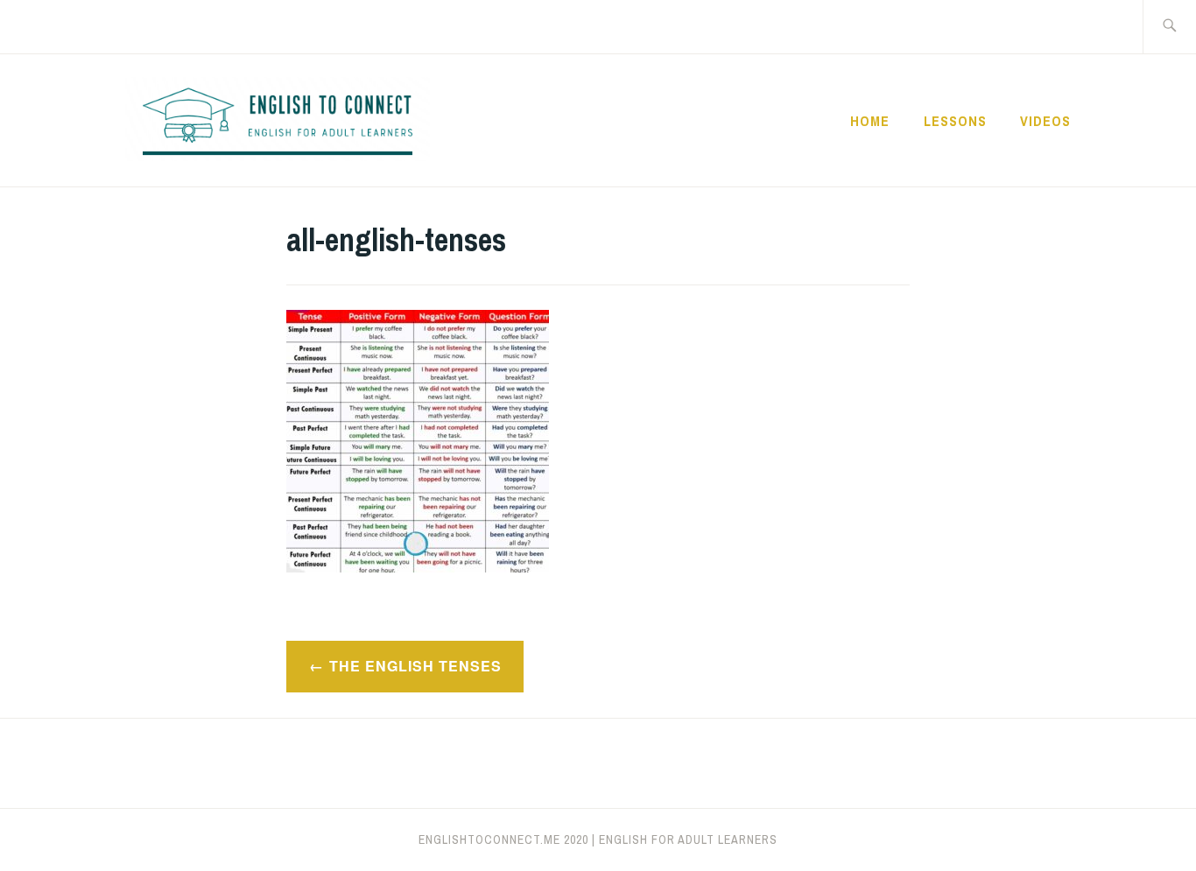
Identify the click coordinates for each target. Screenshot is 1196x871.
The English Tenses (415, 666)
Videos (1045, 120)
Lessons (955, 120)
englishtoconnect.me (489, 839)
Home (870, 120)
